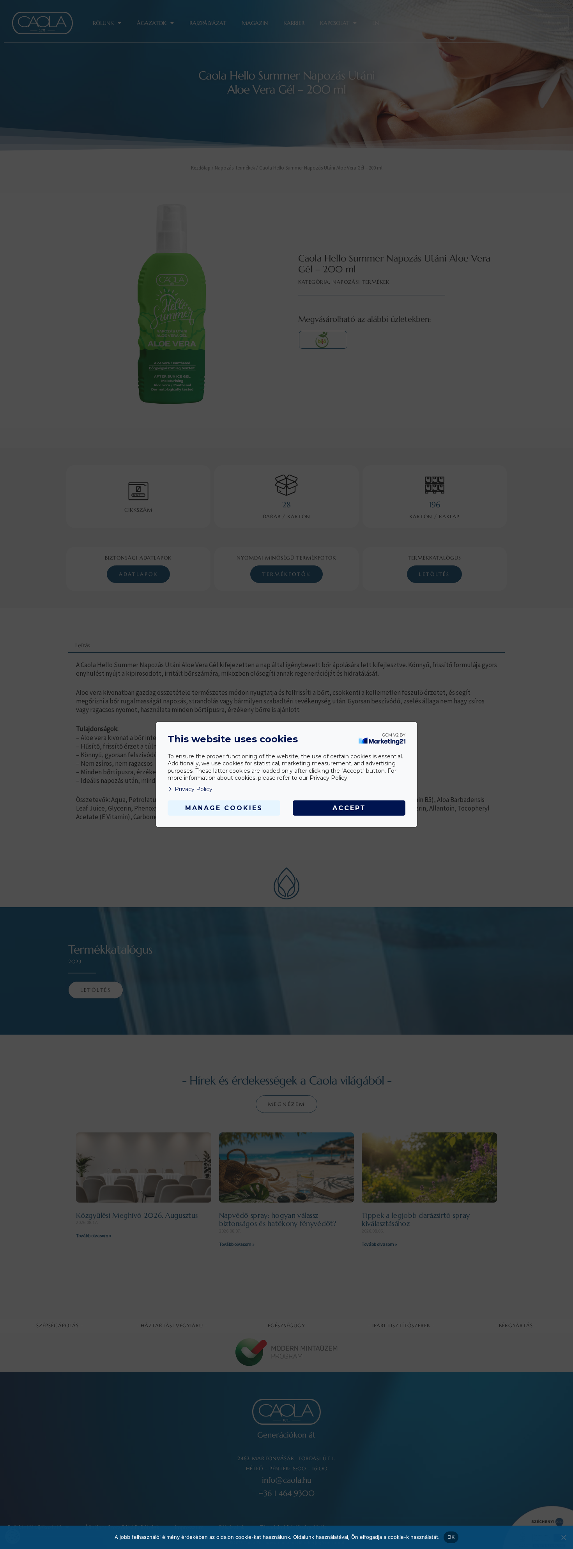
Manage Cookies (224, 808)
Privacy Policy (193, 789)
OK (451, 1537)
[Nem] (563, 1537)
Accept (349, 808)
